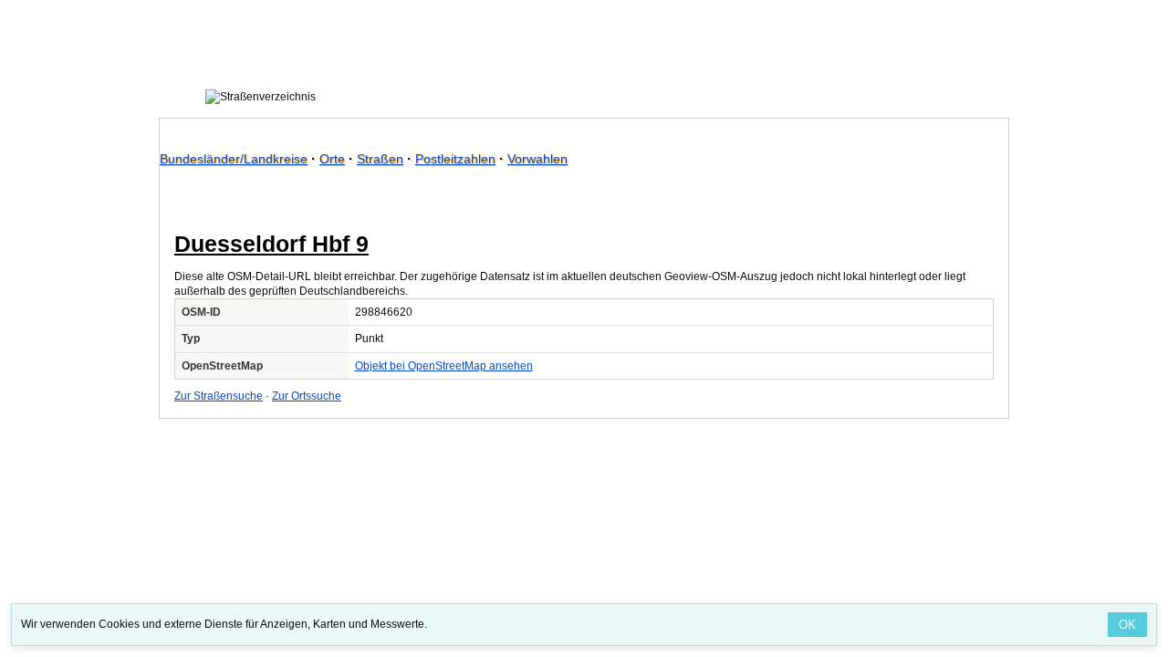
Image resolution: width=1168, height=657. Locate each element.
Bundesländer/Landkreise (234, 158)
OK (1127, 624)
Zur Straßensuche (218, 396)
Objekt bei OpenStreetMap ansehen (444, 366)
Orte (332, 158)
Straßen (380, 158)
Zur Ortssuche (306, 396)
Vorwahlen (537, 158)
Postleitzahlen (455, 158)
